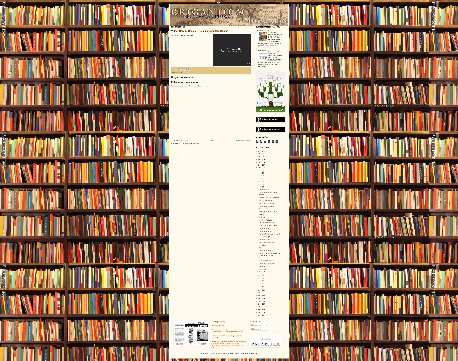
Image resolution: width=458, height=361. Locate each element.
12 (261, 170)
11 (261, 173)
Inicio (211, 140)
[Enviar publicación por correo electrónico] (175, 69)
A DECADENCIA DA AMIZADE (269, 226)
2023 (260, 159)
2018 (260, 293)
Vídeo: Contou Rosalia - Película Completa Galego (199, 31)
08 (261, 181)
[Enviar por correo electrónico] (179, 69)
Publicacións (257, 325)
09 (261, 178)
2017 (260, 295)
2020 (260, 168)
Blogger (254, 353)
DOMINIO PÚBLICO (265, 220)
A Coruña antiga (264, 237)
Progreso (262, 214)
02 (261, 284)
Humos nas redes (265, 261)
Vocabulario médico (265, 231)
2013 (260, 307)
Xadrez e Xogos (263, 31)
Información (262, 50)
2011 (260, 312)
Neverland (262, 245)
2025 (260, 154)
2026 (260, 151)
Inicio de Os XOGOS (266, 200)
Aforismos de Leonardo (267, 203)
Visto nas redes (264, 189)
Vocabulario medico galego (268, 192)
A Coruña (262, 217)
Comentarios (257, 329)
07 (261, 184)
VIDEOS (180, 72)
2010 (260, 315)
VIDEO (261, 195)
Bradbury (262, 258)
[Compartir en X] (184, 69)
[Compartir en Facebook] (186, 69)
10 (261, 176)
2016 (260, 298)
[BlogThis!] (182, 69)
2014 (260, 304)
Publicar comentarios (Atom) (190, 144)
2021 (260, 165)
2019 (260, 290)
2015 (260, 301)
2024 (260, 157)
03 (261, 281)
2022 (260, 162)
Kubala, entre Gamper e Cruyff (269, 198)
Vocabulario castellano (266, 206)
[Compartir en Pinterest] (188, 69)
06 (261, 187)
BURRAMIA (263, 269)
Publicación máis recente (180, 140)
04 (261, 278)
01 (261, 286)
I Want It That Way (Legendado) (269, 234)
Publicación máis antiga (242, 140)
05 (261, 275)
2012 (260, 309)
